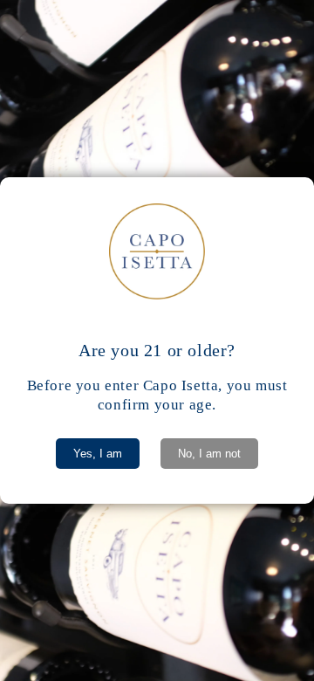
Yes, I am (97, 453)
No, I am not (209, 453)
